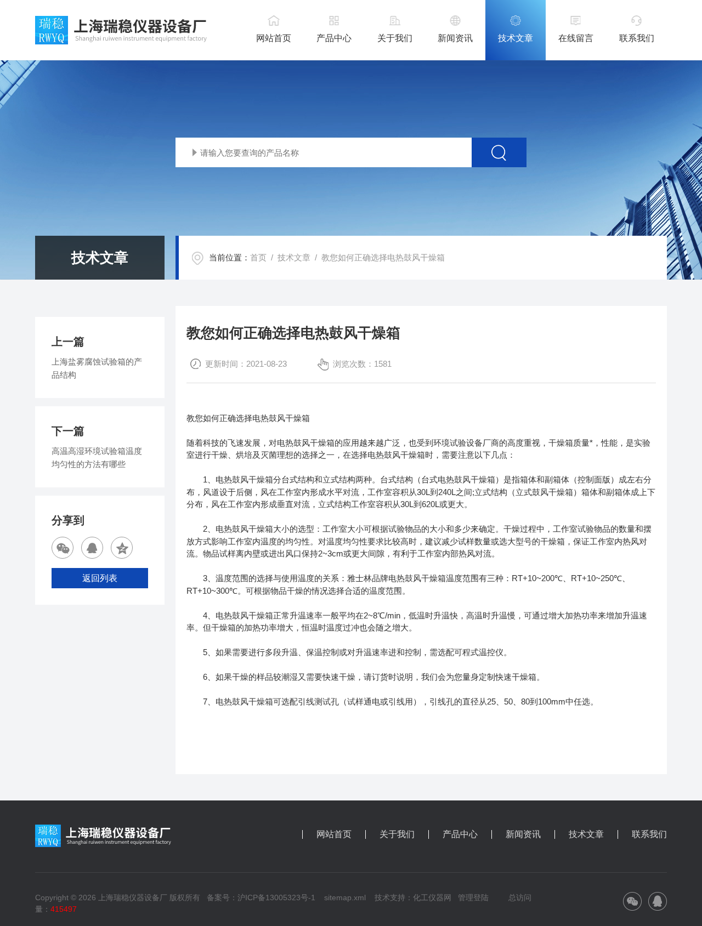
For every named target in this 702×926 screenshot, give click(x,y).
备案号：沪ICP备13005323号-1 (261, 897)
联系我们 (636, 38)
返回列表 (99, 578)
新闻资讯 (455, 38)
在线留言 (575, 38)
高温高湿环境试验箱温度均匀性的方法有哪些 (97, 457)
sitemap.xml (345, 897)
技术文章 (515, 38)
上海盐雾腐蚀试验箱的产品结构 (97, 368)
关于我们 (394, 38)
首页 (258, 257)
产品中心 (334, 38)
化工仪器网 (432, 897)
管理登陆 (473, 897)
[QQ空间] (122, 548)
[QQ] (92, 548)
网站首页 (273, 38)
